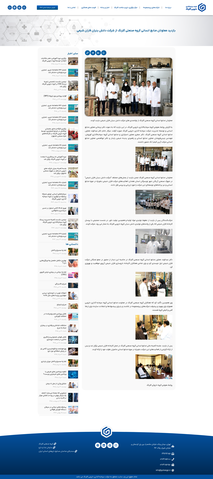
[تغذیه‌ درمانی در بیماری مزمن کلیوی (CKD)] (73, 275)
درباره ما (168, 7)
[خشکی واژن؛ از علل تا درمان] (73, 385)
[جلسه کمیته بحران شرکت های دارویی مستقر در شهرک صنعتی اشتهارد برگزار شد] (73, 172)
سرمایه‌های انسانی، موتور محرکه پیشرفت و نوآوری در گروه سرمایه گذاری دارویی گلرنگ (54, 196)
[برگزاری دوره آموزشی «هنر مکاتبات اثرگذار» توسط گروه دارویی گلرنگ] (73, 61)
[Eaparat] (19, 7)
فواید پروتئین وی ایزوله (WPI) (55, 96)
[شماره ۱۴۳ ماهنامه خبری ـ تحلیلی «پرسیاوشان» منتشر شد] (73, 108)
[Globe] (97, 445)
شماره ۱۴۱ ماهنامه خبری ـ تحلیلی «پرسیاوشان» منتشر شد (54, 146)
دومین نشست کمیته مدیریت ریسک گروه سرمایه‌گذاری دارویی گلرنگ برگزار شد (52, 222)
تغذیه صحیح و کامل (58, 250)
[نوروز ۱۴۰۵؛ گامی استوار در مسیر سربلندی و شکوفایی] (73, 211)
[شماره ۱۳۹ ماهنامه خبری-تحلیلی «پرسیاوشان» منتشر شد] (73, 236)
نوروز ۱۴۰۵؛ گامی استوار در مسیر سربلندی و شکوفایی (54, 209)
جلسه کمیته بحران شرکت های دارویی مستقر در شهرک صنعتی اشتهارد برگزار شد (54, 171)
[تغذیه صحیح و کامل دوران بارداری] (73, 363)
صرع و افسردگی (60, 284)
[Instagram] (24, 7)
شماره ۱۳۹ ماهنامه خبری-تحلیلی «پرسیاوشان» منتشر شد (54, 235)
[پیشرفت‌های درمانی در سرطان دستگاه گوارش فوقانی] (73, 410)
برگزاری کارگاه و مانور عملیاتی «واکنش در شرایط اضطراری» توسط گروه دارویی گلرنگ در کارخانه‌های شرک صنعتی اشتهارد (53, 132)
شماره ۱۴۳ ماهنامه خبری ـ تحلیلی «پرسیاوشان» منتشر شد (53, 106)
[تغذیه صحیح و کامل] (73, 252)
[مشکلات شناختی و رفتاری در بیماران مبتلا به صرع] (73, 328)
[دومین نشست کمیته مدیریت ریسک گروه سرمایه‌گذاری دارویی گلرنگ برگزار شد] (73, 224)
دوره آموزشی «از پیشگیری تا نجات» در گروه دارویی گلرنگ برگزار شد (53, 158)
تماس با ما (72, 7)
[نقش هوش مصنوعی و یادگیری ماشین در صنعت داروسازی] (73, 340)
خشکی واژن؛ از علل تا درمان (56, 384)
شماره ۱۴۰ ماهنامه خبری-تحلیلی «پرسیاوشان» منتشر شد (54, 183)
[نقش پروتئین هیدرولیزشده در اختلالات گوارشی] (73, 316)
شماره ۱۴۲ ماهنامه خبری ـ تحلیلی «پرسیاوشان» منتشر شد (54, 118)
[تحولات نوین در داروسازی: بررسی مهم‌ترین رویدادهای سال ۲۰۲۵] (73, 296)
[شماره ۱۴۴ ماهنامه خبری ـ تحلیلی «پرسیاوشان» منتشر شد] (73, 73)
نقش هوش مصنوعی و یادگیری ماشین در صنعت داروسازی (54, 338)
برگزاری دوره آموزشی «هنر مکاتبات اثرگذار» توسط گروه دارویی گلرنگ (53, 59)
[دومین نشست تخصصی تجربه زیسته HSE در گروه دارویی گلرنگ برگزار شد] (73, 86)
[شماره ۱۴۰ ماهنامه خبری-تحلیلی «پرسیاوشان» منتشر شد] (73, 185)
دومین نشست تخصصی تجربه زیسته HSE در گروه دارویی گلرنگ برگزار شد (54, 84)
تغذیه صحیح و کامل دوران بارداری (53, 361)
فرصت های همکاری (88, 7)
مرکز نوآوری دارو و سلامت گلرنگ (125, 7)
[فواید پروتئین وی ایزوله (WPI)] (73, 97)
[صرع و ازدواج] (73, 306)
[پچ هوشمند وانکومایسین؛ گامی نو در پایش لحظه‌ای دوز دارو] (73, 351)
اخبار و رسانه (104, 7)
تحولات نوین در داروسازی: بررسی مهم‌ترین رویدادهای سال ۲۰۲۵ (54, 294)
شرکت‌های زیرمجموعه (151, 7)
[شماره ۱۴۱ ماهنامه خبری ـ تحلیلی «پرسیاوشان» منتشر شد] (73, 148)
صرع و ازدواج (61, 304)
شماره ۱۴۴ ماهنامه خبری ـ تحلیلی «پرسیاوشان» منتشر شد (53, 71)
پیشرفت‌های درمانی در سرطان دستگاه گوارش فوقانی (55, 408)
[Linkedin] (14, 7)
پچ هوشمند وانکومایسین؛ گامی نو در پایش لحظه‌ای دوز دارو (53, 350)
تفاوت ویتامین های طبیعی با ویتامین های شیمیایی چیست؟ (54, 373)
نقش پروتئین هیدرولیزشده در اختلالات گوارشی (55, 315)
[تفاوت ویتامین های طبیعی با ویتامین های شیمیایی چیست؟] (73, 374)
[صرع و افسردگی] (73, 285)
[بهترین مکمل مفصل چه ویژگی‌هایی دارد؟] (73, 263)
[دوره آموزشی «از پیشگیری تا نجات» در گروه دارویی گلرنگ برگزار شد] (73, 159)
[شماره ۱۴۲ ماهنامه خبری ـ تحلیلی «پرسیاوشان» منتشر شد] (73, 120)
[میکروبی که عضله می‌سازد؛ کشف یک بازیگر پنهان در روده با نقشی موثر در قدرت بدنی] (73, 397)
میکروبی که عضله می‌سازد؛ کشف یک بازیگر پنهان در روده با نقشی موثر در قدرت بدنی (52, 395)
